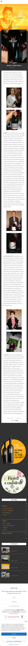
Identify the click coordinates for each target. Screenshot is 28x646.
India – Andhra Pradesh (15, 525)
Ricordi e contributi (14, 533)
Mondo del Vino (15, 512)
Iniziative (14, 505)
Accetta (14, 634)
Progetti (14, 520)
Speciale (14, 538)
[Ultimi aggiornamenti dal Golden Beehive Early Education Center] (5, 558)
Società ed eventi (14, 535)
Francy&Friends (14, 503)
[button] (26, 621)
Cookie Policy (10, 644)
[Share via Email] (17, 420)
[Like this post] (10, 420)
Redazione (16, 67)
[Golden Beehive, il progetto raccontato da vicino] (5, 550)
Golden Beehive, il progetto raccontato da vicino (18, 548)
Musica (15, 514)
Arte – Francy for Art (15, 508)
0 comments (18, 418)
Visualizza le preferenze (14, 641)
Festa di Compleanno (15, 510)
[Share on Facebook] (12, 420)
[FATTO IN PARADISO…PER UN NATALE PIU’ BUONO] (5, 574)
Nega (14, 637)
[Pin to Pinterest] (15, 420)
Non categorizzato (14, 517)
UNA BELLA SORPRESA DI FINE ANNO (18, 565)
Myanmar (15, 527)
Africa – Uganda (15, 523)
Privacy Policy (16, 644)
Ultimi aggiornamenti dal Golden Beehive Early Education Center (17, 557)
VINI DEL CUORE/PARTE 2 (14, 65)
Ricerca (15, 529)
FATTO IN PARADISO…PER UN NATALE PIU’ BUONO (18, 573)
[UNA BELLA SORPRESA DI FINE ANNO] (5, 566)
